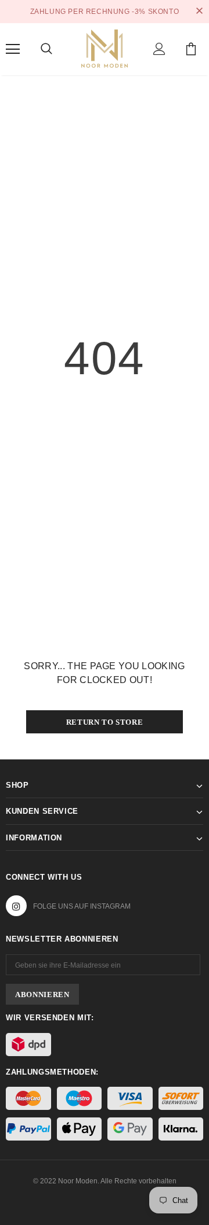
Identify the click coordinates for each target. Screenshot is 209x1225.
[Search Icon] (46, 49)
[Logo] (104, 47)
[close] (199, 11)
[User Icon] (159, 49)
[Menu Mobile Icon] (13, 49)
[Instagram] (16, 905)
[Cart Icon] (191, 49)
